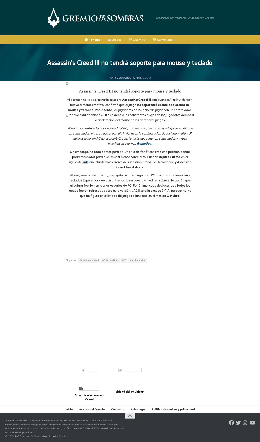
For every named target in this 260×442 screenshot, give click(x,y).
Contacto (117, 409)
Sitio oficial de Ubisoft (130, 391)
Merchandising (137, 260)
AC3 (124, 260)
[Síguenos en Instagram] (245, 422)
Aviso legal (138, 409)
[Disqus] (130, 314)
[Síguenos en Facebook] (231, 422)
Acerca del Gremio (92, 409)
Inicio (69, 409)
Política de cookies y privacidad (173, 409)
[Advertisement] (130, 226)
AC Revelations (110, 260)
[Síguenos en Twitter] (238, 422)
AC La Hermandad (89, 260)
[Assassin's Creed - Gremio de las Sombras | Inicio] (99, 17)
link (85, 162)
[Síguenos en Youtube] (252, 422)
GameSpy (144, 143)
